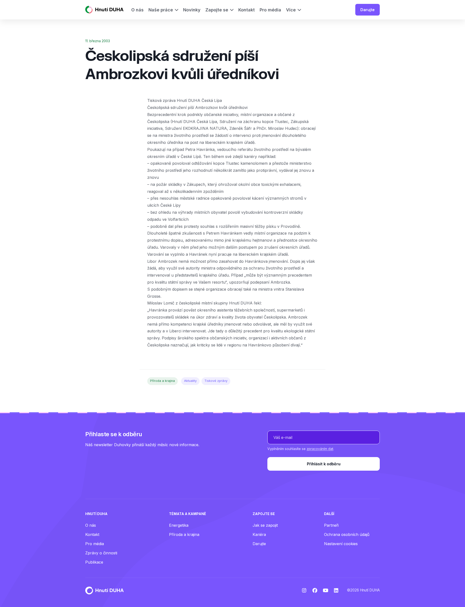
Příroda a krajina (162, 381)
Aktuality (190, 381)
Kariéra (259, 534)
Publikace (94, 562)
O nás (90, 525)
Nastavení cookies (341, 543)
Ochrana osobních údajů (346, 534)
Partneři (331, 525)
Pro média (94, 543)
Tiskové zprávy (215, 381)
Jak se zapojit (265, 525)
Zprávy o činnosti (101, 552)
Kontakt (92, 534)
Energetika (178, 525)
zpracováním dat (320, 449)
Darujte (367, 9)
